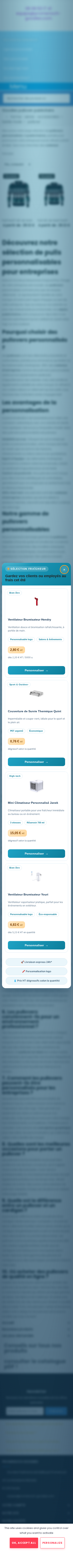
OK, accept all (24, 1543)
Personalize (52, 1543)
